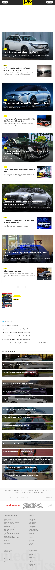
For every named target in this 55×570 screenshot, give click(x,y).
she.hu (30, 546)
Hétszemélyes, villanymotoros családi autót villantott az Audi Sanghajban (19, 120)
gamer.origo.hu (32, 522)
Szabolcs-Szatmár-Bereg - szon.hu (11, 537)
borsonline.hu (32, 540)
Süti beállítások (38, 492)
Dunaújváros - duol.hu (9, 525)
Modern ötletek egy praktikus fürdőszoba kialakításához (16, 339)
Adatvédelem (45, 490)
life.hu (30, 544)
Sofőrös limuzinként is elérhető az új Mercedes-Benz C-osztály (17, 69)
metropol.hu (31, 543)
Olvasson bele (17, 296)
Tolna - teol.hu (7, 539)
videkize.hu (31, 532)
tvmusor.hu (31, 533)
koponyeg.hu (32, 554)
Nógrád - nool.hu (7, 534)
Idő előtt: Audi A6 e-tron (12, 271)
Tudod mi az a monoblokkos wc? (10, 325)
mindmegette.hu (32, 526)
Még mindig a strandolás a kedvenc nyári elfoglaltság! (15, 329)
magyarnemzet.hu (8, 550)
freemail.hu (31, 553)
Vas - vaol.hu (6, 540)
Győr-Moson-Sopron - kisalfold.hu (11, 527)
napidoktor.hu (32, 525)
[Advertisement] (27, 16)
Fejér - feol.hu (7, 526)
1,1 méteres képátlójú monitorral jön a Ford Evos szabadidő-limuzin (19, 221)
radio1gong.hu (32, 564)
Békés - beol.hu (7, 520)
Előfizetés (16, 299)
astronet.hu (31, 518)
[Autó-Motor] (27, 2)
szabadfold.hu (7, 551)
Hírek (5, 65)
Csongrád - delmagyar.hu (9, 523)
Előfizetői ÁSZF (26, 492)
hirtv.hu (5, 553)
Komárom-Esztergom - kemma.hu (11, 533)
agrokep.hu (6, 562)
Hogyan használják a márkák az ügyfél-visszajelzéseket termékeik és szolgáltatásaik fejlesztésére (26, 343)
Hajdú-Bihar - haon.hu (9, 529)
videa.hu (31, 555)
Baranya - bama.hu (8, 519)
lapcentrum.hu (32, 557)
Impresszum (8, 490)
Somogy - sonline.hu (8, 536)
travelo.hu (31, 527)
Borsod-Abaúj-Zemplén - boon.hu (11, 522)
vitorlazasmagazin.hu (34, 530)
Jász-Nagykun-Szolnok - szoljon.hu (11, 532)
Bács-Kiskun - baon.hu (9, 518)
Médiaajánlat (18, 490)
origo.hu (5, 554)
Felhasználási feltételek (31, 490)
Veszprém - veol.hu (8, 541)
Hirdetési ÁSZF (16, 492)
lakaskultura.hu (32, 520)
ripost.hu (31, 541)
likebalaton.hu (32, 523)
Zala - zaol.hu (7, 543)
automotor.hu (32, 519)
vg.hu (5, 561)
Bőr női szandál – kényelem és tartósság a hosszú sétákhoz (17, 336)
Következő (34, 287)
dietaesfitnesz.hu (33, 529)
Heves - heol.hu (7, 530)
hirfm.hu (31, 565)
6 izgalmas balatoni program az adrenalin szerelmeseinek (16, 332)
